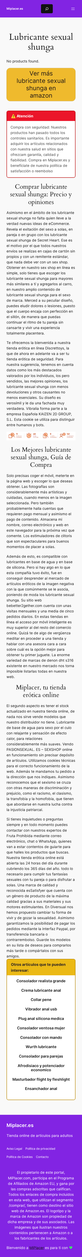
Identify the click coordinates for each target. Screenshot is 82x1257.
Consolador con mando (41, 1037)
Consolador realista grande (41, 981)
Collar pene (41, 1000)
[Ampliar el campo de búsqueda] (47, 8)
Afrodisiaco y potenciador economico (41, 1068)
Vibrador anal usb (41, 1009)
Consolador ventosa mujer (41, 1028)
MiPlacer (36, 1248)
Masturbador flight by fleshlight (41, 1079)
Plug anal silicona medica (41, 1019)
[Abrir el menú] (72, 8)
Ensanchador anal (41, 1089)
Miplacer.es (15, 8)
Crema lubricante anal (41, 990)
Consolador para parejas (41, 1056)
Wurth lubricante (41, 1047)
